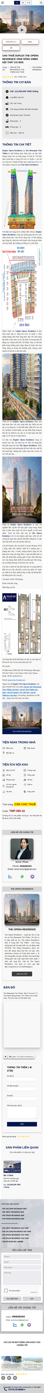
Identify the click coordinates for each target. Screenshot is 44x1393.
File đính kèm (12, 1299)
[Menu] (2, 2)
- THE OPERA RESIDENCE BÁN (12, 1219)
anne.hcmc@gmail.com (19, 1320)
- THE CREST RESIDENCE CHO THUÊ (15, 1228)
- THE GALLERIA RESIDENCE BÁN (13, 1209)
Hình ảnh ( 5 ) (11, 42)
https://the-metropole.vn (23, 1387)
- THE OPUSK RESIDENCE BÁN (12, 1215)
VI (17, 3)
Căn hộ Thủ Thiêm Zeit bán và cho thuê (32, 1366)
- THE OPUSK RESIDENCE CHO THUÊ (15, 1238)
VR (11, 48)
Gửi (22, 1124)
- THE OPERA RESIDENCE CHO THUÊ (15, 1235)
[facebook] (15, 1325)
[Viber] (29, 1325)
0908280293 (18, 1316)
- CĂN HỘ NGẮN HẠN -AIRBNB (12, 1242)
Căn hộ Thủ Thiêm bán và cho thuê (11, 1366)
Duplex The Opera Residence (22, 1057)
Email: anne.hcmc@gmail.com (22, 869)
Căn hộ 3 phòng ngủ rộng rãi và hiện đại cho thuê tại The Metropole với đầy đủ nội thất (11, 1179)
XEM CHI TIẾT (22, 974)
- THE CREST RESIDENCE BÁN (12, 1212)
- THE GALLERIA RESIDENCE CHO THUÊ (16, 1231)
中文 (28, 3)
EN (23, 3)
